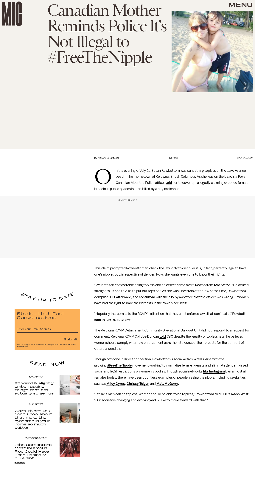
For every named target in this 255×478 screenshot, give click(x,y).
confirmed (147, 297)
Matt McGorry (167, 384)
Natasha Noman (108, 158)
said (97, 320)
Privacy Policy (22, 347)
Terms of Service (67, 344)
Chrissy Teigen (138, 384)
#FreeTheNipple (119, 365)
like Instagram (214, 371)
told (169, 183)
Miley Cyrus (115, 384)
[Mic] (12, 13)
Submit (71, 339)
